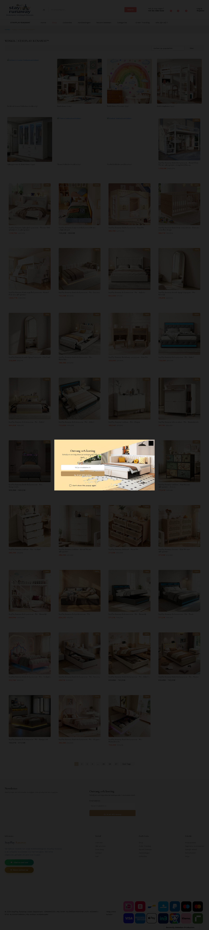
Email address (82, 463)
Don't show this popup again (84, 485)
